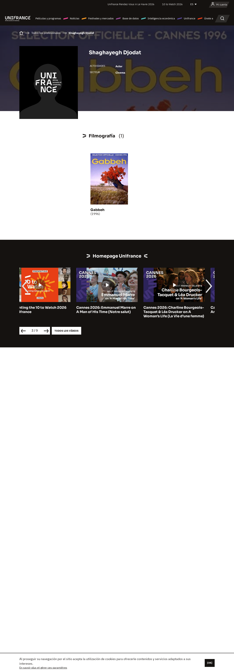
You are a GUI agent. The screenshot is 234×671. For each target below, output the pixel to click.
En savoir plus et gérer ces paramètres (43, 667)
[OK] (209, 662)
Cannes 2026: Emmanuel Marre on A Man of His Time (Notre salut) (49, 309)
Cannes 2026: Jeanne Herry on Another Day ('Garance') (180, 309)
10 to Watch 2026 (172, 4)
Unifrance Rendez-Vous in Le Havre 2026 (131, 4)
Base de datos (130, 18)
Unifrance (189, 18)
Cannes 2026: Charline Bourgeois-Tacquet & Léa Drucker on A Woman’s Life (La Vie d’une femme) (117, 311)
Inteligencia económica (161, 18)
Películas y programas (48, 18)
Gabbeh (97, 210)
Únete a (208, 18)
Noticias (74, 18)
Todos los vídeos (66, 330)
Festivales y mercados (101, 18)
